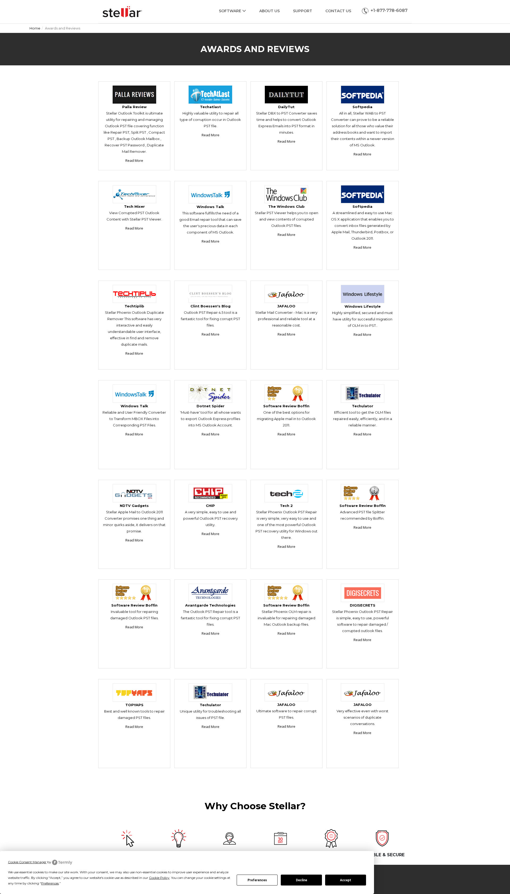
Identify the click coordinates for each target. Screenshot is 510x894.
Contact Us (338, 11)
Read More (134, 160)
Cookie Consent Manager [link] (27, 862)
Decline (301, 880)
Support (302, 11)
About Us (269, 11)
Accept (345, 880)
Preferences (257, 880)
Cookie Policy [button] (159, 878)
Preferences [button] (50, 883)
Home (34, 28)
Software (230, 11)
